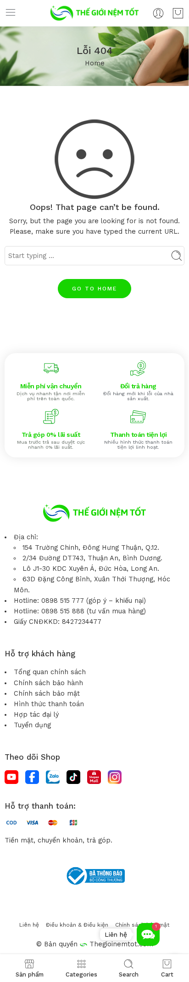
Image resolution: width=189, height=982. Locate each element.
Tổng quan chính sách (50, 672)
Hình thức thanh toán (49, 704)
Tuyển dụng (32, 725)
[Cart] (178, 13)
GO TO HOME (94, 288)
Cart (167, 974)
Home (95, 63)
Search (129, 974)
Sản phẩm (30, 974)
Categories (81, 974)
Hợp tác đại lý (36, 715)
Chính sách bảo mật (47, 694)
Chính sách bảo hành (48, 683)
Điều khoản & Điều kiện (77, 925)
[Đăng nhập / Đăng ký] (158, 13)
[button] (148, 934)
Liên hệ (29, 925)
